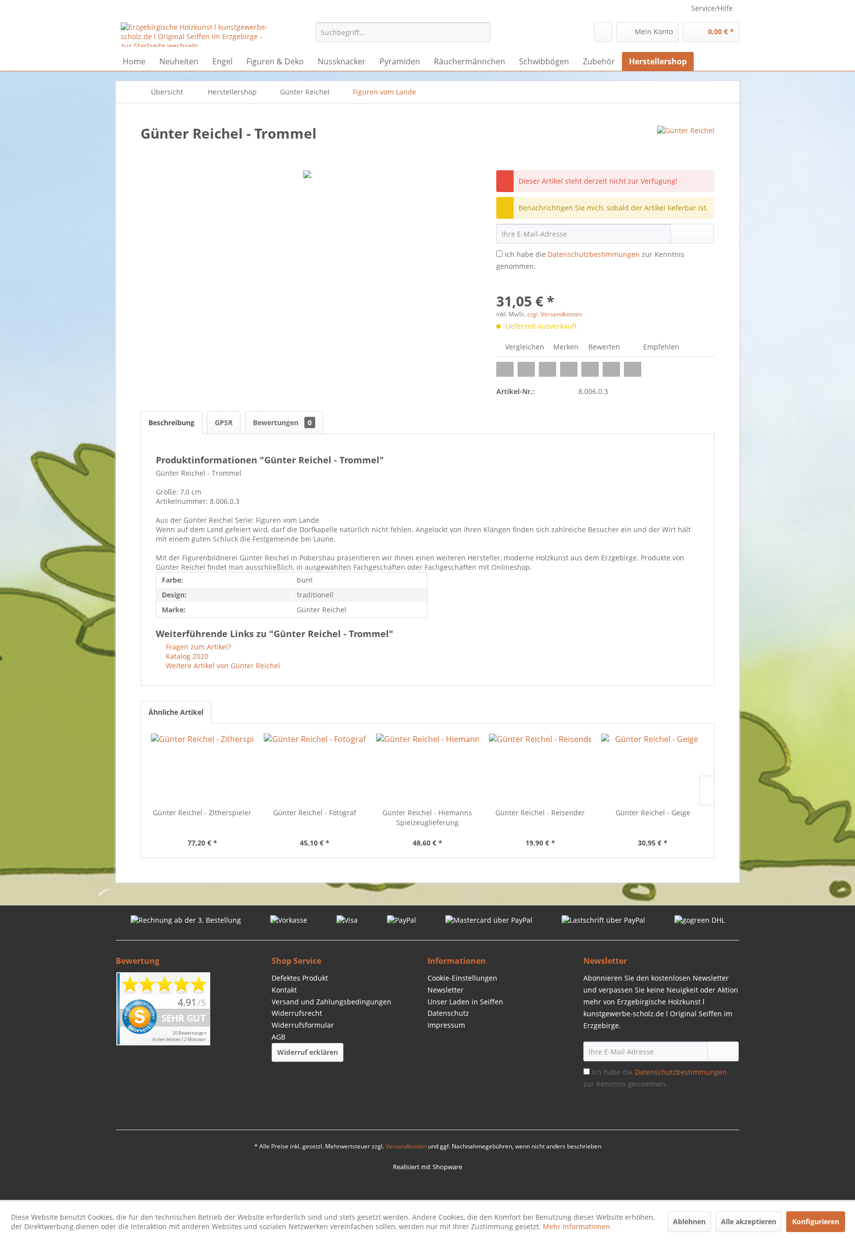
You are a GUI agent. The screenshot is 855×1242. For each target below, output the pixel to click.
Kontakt (284, 989)
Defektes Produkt (300, 978)
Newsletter (446, 989)
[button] (505, 369)
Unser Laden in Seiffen (465, 1001)
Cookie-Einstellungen (462, 978)
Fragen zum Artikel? (197, 646)
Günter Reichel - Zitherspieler (202, 812)
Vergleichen (523, 346)
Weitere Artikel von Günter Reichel (222, 665)
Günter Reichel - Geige (653, 812)
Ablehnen (689, 1221)
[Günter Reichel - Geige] (652, 768)
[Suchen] (481, 32)
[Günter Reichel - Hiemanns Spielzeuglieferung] (427, 768)
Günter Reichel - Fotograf (314, 812)
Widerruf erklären (307, 1052)
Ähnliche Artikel (175, 712)
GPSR (224, 422)
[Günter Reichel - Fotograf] (315, 768)
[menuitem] (403, 32)
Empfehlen (660, 346)
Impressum (446, 1025)
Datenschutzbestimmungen (594, 254)
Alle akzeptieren (748, 1221)
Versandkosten (406, 1146)
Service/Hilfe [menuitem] (712, 8)
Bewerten (604, 346)
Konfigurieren (815, 1221)
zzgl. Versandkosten (554, 314)
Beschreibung (171, 422)
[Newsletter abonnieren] (723, 1051)
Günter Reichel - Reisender (540, 812)
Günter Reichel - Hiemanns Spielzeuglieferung (427, 817)
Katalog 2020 (186, 656)
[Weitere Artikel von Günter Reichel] (685, 143)
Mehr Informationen (576, 1226)
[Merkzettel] (603, 32)
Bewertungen (282, 422)
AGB (278, 1037)
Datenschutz (448, 1013)
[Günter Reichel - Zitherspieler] (202, 768)
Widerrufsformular (303, 1025)
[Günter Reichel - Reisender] (540, 768)
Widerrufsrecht (297, 1013)
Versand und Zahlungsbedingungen (331, 1001)
